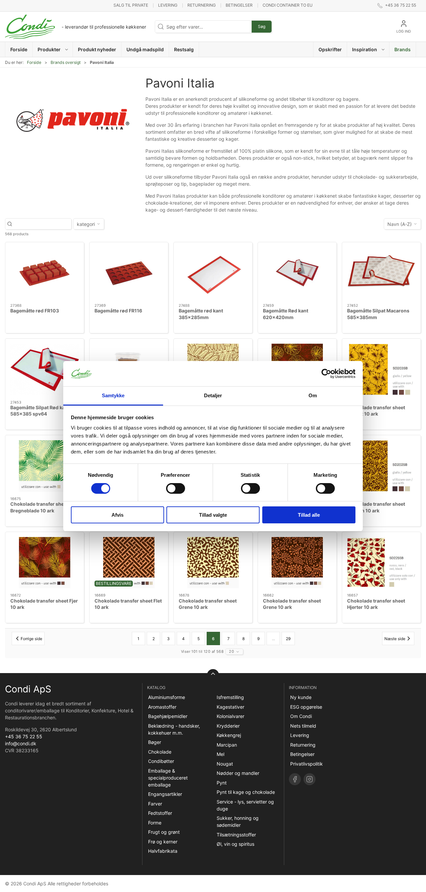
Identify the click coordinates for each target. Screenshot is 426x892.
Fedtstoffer (160, 813)
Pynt (222, 783)
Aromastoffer (162, 707)
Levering (167, 5)
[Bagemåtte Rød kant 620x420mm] (297, 273)
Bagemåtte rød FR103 (34, 310)
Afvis (117, 515)
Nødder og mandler (238, 773)
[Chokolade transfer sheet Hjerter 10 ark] (381, 563)
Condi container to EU (288, 5)
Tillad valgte (213, 515)
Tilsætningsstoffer (236, 834)
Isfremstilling (230, 697)
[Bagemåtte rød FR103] (44, 273)
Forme (154, 822)
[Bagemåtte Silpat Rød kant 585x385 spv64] (44, 369)
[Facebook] (295, 779)
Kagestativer (230, 707)
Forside (34, 62)
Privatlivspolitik (306, 764)
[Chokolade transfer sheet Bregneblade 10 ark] (44, 466)
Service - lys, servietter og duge (245, 805)
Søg (261, 26)
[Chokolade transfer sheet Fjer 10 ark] (44, 563)
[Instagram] (310, 779)
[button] (53, 49)
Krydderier (228, 726)
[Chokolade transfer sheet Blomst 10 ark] (381, 369)
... (273, 638)
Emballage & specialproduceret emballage (168, 778)
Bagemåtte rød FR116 (118, 310)
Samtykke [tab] (113, 395)
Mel (220, 754)
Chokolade (159, 752)
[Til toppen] (213, 675)
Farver (155, 803)
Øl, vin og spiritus (235, 844)
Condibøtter (161, 761)
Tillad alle (309, 515)
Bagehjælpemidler (167, 716)
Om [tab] (313, 395)
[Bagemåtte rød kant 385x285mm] (213, 273)
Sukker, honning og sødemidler (238, 821)
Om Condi (301, 716)
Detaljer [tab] (213, 395)
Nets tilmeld (303, 726)
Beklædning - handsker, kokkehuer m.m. (174, 729)
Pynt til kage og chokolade (246, 792)
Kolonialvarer (230, 716)
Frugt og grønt (164, 832)
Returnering (201, 5)
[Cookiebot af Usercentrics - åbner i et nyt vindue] (326, 374)
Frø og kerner (162, 841)
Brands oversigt (66, 62)
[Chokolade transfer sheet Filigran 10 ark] (381, 466)
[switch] (175, 488)
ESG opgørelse (306, 707)
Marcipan (227, 745)
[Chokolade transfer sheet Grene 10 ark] (213, 563)
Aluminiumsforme (166, 697)
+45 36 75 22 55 (23, 736)
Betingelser (239, 5)
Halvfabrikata (162, 851)
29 (288, 638)
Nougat (225, 764)
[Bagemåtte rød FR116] (129, 273)
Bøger (154, 742)
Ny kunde (301, 697)
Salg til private (130, 5)
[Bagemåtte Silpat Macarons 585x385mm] (381, 273)
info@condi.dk (20, 743)
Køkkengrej (229, 735)
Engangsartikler (165, 794)
